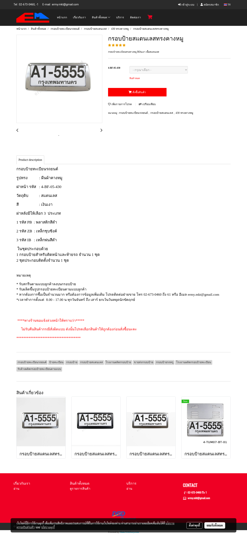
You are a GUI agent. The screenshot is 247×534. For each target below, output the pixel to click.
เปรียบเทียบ (148, 104)
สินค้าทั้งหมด (100, 17)
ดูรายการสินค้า (80, 488)
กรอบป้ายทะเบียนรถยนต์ (134, 112)
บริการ (120, 17)
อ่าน (16, 488)
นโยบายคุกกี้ (48, 527)
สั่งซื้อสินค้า (139, 92)
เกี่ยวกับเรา (79, 17)
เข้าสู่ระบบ (187, 4)
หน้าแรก (62, 17)
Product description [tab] (30, 159)
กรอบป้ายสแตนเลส (162, 112)
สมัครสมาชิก (211, 4)
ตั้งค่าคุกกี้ (194, 525)
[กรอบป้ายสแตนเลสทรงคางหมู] (59, 79)
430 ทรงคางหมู (184, 112)
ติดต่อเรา (135, 17)
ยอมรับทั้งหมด (215, 525)
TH (229, 4)
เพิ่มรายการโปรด (121, 104)
